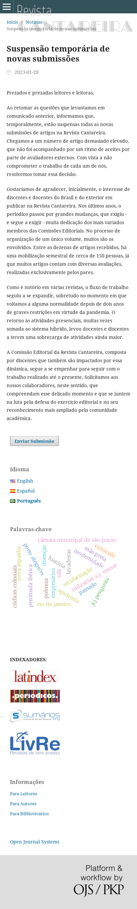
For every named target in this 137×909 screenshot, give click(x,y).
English (25, 481)
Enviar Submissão (34, 441)
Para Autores (23, 804)
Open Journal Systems (34, 841)
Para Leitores (23, 794)
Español (26, 491)
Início (12, 22)
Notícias (34, 22)
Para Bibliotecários (29, 814)
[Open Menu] (6, 6)
